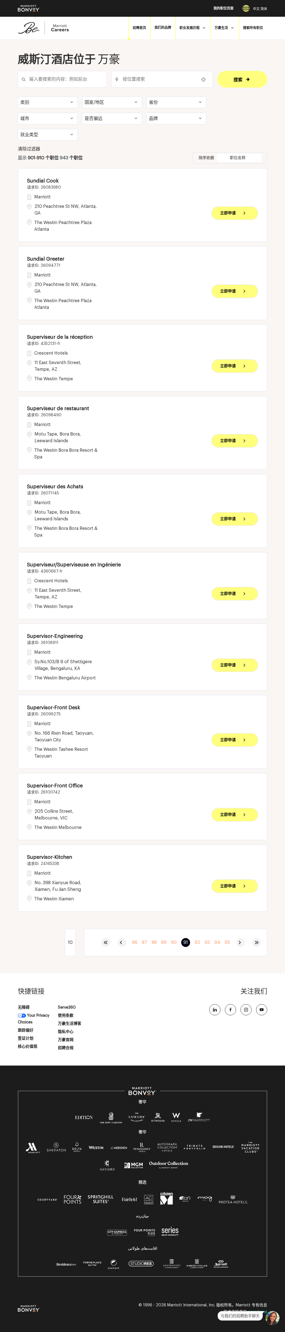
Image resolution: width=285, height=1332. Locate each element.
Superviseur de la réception (60, 337)
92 (197, 942)
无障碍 (24, 1007)
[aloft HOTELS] (185, 1199)
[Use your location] (205, 79)
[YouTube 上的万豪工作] (261, 1009)
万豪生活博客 (69, 1024)
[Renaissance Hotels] (142, 1149)
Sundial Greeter (45, 258)
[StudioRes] (141, 1267)
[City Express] (117, 1236)
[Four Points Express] (144, 1236)
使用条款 (65, 1016)
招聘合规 (65, 1048)
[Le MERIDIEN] (118, 1147)
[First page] (105, 942)
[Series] (170, 1235)
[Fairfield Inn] (129, 1199)
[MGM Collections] (133, 1166)
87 (144, 942)
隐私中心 (65, 1032)
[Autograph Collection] (167, 1148)
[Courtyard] (47, 1199)
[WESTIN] (96, 1147)
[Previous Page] (121, 942)
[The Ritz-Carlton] (111, 1119)
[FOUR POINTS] (72, 1201)
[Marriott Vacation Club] (250, 1149)
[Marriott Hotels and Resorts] (33, 1149)
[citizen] (166, 1203)
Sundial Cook (43, 180)
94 (217, 942)
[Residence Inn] (66, 1264)
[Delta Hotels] (77, 1149)
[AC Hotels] (149, 1201)
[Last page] (256, 942)
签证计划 (25, 1038)
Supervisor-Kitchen (49, 857)
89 (163, 942)
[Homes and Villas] (197, 1266)
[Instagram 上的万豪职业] (246, 1009)
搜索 (238, 80)
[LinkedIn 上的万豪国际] (214, 1009)
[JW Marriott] (199, 1119)
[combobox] (62, 79)
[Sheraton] (56, 1149)
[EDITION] (84, 1117)
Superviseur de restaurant (58, 408)
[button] (47, 102)
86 (134, 942)
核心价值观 (27, 1047)
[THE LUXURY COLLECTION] (137, 1119)
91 (185, 942)
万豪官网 (65, 1040)
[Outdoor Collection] (168, 1167)
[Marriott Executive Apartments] (221, 1265)
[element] (113, 1266)
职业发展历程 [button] (190, 28)
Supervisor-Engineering (55, 636)
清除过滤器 (29, 149)
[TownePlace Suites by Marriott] (92, 1264)
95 (227, 942)
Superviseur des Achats (55, 486)
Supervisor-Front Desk (53, 707)
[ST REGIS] (158, 1119)
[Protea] (233, 1201)
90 (174, 942)
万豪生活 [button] (221, 28)
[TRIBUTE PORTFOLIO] (194, 1147)
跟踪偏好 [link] (25, 1030)
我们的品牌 (162, 28)
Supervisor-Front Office (55, 785)
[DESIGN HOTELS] (223, 1147)
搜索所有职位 (253, 28)
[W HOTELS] (176, 1119)
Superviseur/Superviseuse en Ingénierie (74, 564)
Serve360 (67, 1007)
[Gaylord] (107, 1170)
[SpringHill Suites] (101, 1201)
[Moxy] (205, 1199)
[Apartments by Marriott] (171, 1266)
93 (207, 942)
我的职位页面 (223, 8)
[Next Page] (240, 942)
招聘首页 (139, 28)
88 (154, 942)
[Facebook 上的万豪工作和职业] (230, 1009)
